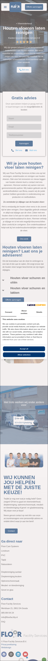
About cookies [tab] (24, 312)
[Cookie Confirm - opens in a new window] (36, 304)
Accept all (24, 349)
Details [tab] (39, 312)
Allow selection (24, 355)
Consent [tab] (8, 312)
